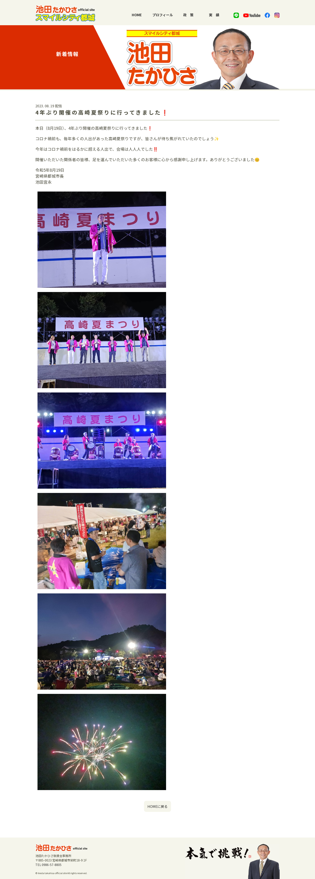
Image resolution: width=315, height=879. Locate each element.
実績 (214, 14)
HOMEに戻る (157, 806)
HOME (137, 14)
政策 (188, 14)
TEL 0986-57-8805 (48, 865)
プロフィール (162, 14)
